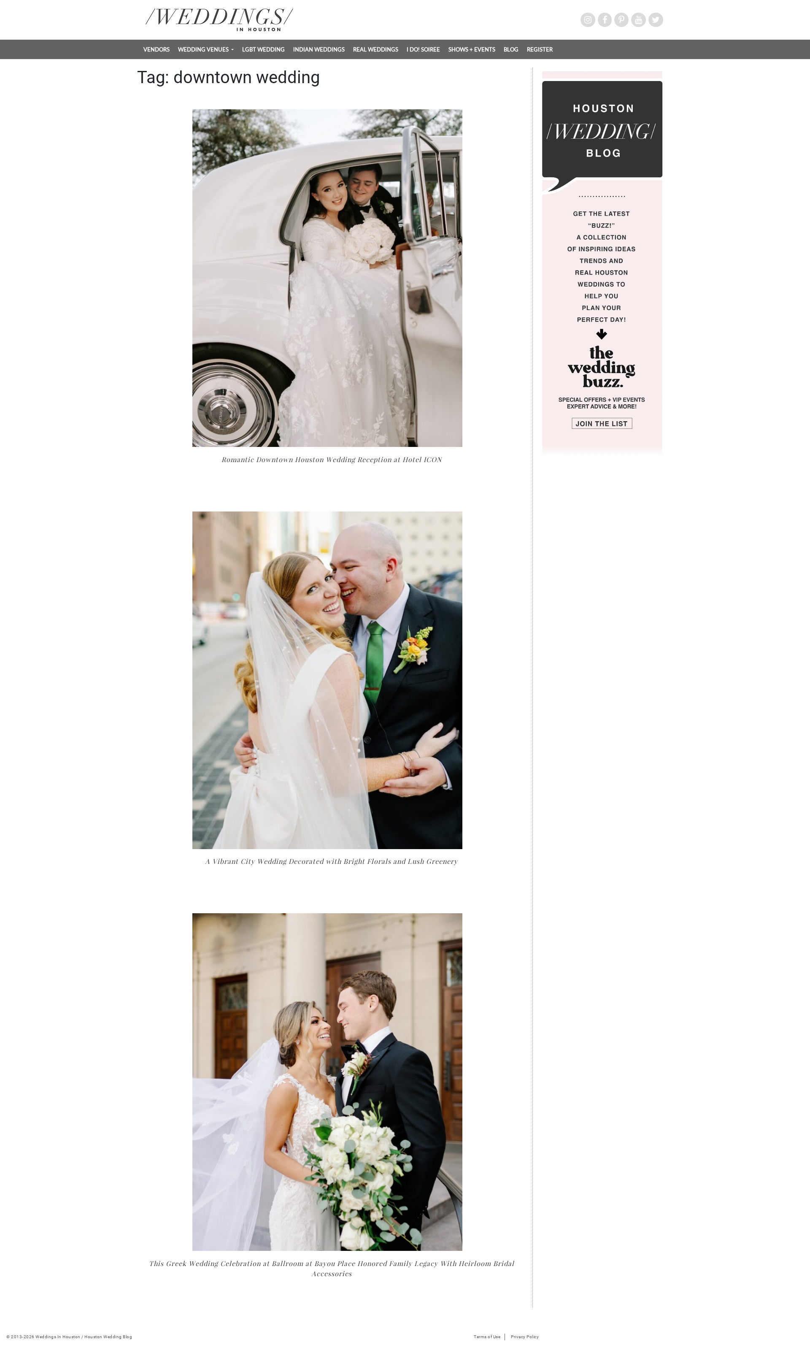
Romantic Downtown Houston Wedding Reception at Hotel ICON (331, 459)
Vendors (156, 49)
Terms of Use (487, 1336)
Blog (511, 49)
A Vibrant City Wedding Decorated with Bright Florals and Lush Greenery (331, 861)
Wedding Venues (204, 49)
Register (540, 49)
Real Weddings (375, 49)
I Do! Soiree (423, 49)
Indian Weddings (319, 49)
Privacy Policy (525, 1336)
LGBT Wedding (263, 49)
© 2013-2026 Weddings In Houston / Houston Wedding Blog (69, 1336)
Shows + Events (471, 49)
